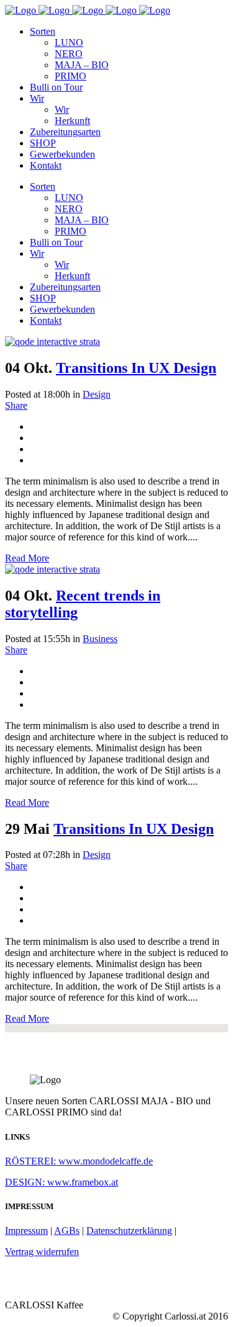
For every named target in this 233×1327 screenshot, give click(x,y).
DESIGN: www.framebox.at (61, 1182)
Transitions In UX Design (136, 368)
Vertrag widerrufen (42, 1251)
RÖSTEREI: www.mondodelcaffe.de (79, 1161)
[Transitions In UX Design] (52, 341)
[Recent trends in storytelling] (52, 569)
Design (97, 394)
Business (100, 638)
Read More (27, 558)
